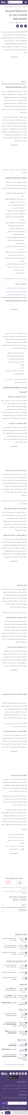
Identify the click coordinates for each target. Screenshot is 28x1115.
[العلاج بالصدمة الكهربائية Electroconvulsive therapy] (22, 1057)
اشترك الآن (4, 1103)
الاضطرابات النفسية (13, 897)
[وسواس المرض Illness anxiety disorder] (22, 1033)
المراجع (24, 905)
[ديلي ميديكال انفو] (3, 2)
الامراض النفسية (23, 899)
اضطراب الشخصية (22, 897)
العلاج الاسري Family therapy (9, 1049)
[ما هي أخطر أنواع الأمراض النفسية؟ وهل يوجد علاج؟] (22, 947)
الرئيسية (24, 6)
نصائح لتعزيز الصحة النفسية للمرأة (16, 288)
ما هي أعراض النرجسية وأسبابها (12, 278)
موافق (7, 1112)
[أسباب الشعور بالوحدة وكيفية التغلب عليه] (22, 940)
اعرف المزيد (17, 1113)
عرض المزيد (15, 899)
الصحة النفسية (9, 6)
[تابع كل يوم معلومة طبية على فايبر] (14, 1065)
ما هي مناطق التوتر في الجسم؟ (9, 972)
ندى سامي (17, 887)
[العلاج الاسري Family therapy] (22, 1050)
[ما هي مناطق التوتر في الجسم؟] (22, 973)
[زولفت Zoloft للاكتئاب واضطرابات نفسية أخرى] (22, 990)
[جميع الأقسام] (25, 2)
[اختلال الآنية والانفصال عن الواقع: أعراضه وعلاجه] (22, 1016)
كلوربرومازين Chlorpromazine (9, 1002)
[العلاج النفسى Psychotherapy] (22, 1045)
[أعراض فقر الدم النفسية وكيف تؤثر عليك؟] (22, 954)
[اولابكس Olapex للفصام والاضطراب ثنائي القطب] (22, 997)
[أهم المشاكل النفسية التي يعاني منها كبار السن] (22, 967)
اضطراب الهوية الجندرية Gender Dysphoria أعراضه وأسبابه (9, 1024)
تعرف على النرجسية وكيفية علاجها (12, 612)
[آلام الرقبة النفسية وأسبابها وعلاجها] (22, 978)
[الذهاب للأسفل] (2, 1107)
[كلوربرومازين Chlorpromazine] (22, 1003)
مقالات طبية (17, 6)
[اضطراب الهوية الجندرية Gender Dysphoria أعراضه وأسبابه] (22, 1025)
